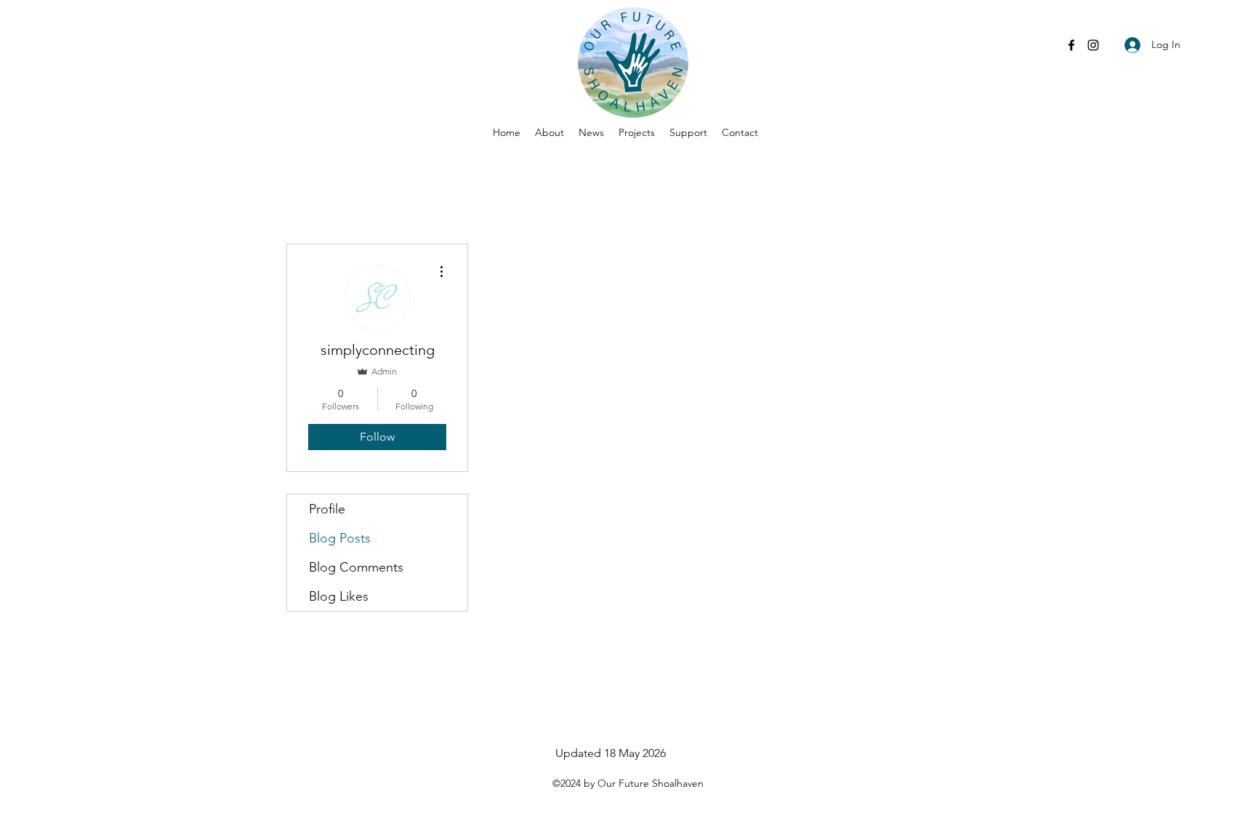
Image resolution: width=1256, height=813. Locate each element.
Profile (327, 509)
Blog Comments (356, 567)
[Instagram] (1093, 45)
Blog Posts (340, 538)
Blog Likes (339, 596)
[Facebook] (1071, 45)
